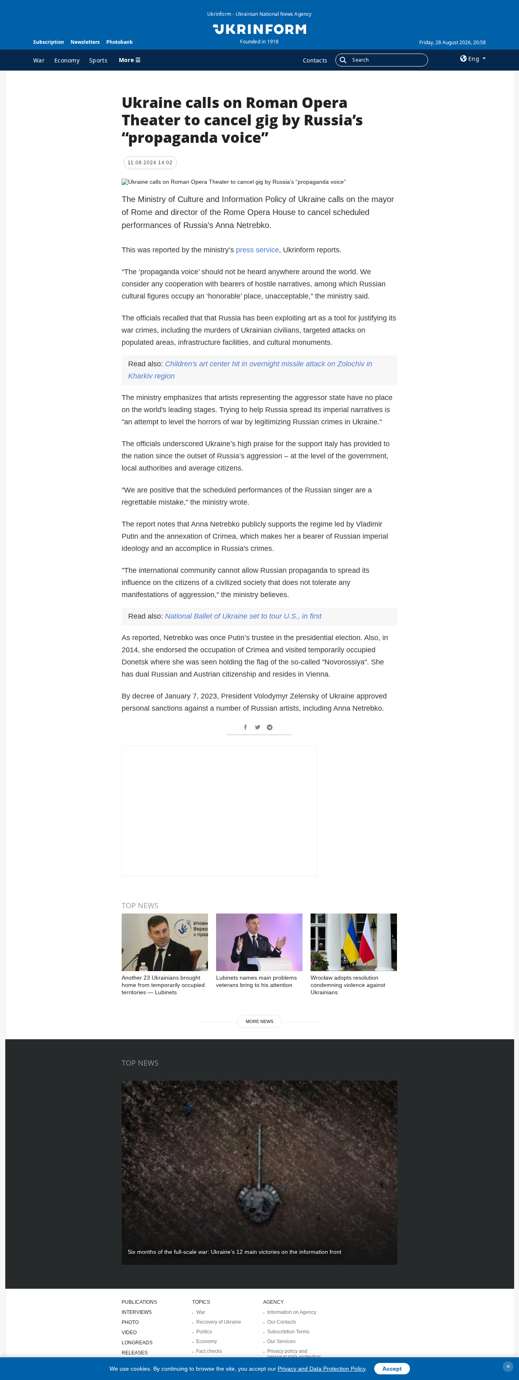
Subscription (48, 42)
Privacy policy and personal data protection (294, 1354)
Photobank (119, 42)
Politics (204, 1332)
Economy (66, 60)
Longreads (137, 1343)
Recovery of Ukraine (218, 1322)
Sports (98, 60)
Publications (139, 1302)
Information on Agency (291, 1312)
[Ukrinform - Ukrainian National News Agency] (259, 28)
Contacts (315, 60)
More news (259, 1021)
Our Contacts (281, 1322)
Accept (392, 1368)
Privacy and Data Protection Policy (321, 1368)
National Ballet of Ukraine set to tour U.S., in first (243, 616)
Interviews (137, 1312)
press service (257, 250)
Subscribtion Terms (288, 1332)
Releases (135, 1353)
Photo (130, 1322)
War (39, 60)
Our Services (281, 1341)
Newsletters (85, 42)
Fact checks (209, 1351)
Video (129, 1332)
